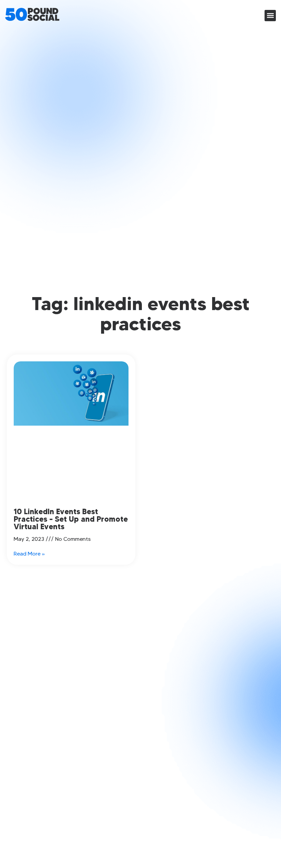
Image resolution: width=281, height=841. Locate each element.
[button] (270, 15)
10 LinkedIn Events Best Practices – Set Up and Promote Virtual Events (71, 519)
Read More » (29, 553)
